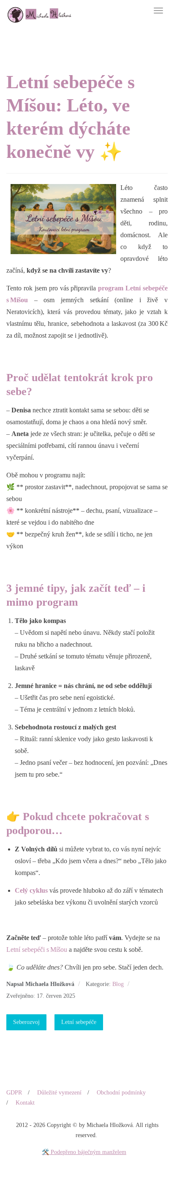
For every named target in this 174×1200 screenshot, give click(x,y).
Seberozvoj (26, 1022)
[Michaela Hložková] (39, 12)
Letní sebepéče (78, 1022)
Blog (118, 984)
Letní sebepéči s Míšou (36, 949)
